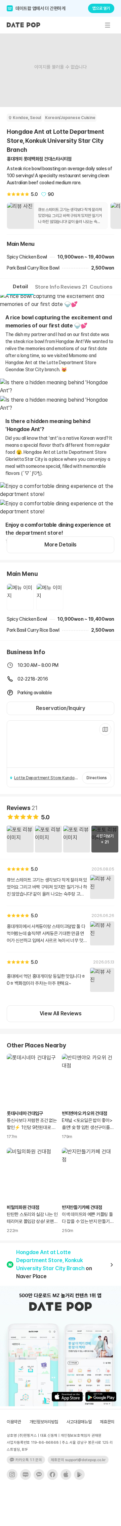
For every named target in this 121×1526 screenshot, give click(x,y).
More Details (60, 544)
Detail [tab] (20, 287)
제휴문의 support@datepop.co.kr (78, 1460)
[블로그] (25, 1474)
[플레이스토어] (79, 1474)
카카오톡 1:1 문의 (28, 1460)
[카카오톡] (39, 1474)
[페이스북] (52, 1474)
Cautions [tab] (101, 287)
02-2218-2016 (32, 679)
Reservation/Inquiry (60, 708)
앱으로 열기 (101, 8)
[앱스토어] (66, 1474)
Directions (96, 778)
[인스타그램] (12, 1474)
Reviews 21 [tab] (74, 287)
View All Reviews (61, 1013)
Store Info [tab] (47, 287)
